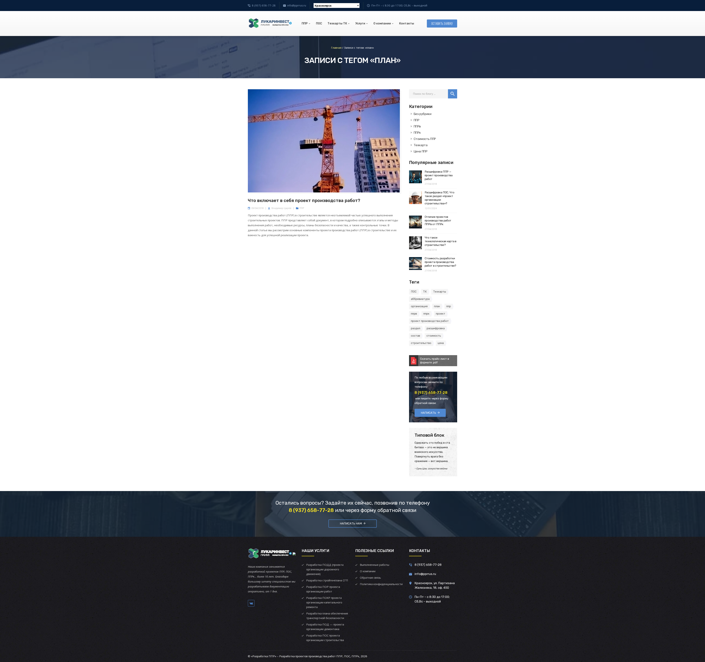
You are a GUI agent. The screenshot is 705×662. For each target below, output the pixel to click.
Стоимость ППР (425, 139)
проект (440, 313)
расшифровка (436, 328)
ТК (425, 291)
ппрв (414, 313)
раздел (415, 328)
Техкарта (421, 145)
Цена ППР (420, 151)
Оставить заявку (442, 23)
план (437, 306)
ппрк (426, 313)
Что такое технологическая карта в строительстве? (440, 241)
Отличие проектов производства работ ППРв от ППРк (438, 220)
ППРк (417, 132)
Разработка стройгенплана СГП (327, 580)
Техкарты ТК (337, 23)
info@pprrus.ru (296, 5)
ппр (448, 306)
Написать (428, 412)
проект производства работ (430, 321)
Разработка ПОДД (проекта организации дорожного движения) (325, 569)
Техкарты (439, 291)
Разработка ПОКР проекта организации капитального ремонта (324, 602)
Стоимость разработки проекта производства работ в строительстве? (440, 262)
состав (415, 335)
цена (441, 343)
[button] (452, 93)
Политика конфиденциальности (381, 584)
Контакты (406, 23)
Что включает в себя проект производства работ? (304, 200)
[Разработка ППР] (270, 23)
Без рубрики (422, 114)
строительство (421, 343)
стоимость (433, 335)
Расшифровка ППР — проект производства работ (439, 175)
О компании (382, 23)
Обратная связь (370, 577)
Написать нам (351, 523)
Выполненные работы (374, 565)
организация (419, 306)
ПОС (319, 23)
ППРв (417, 126)
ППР (305, 23)
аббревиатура (420, 299)
